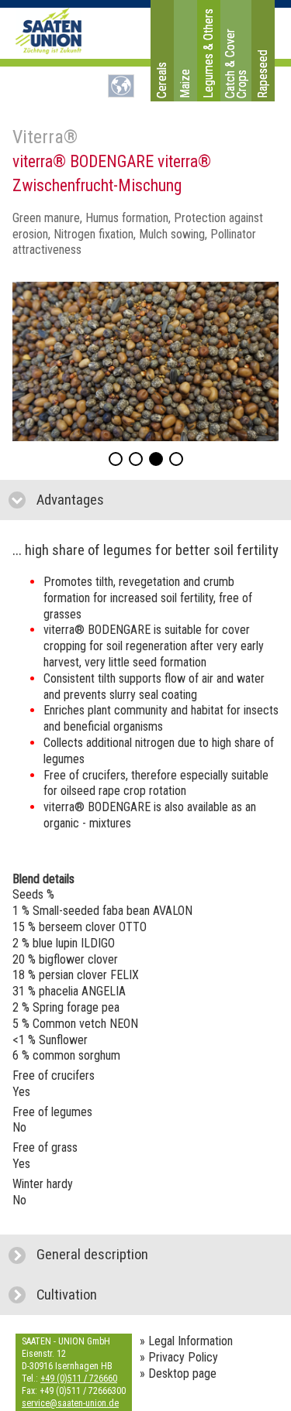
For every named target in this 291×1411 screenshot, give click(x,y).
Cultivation (136, 1294)
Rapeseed (262, 74)
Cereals (161, 80)
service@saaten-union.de (70, 1403)
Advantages (143, 500)
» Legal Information (186, 1341)
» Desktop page (178, 1373)
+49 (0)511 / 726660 (78, 1378)
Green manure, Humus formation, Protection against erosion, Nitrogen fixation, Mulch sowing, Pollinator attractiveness (137, 234)
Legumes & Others (208, 53)
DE (121, 86)
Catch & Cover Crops (236, 63)
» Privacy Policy (179, 1357)
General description (162, 1254)
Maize (185, 83)
